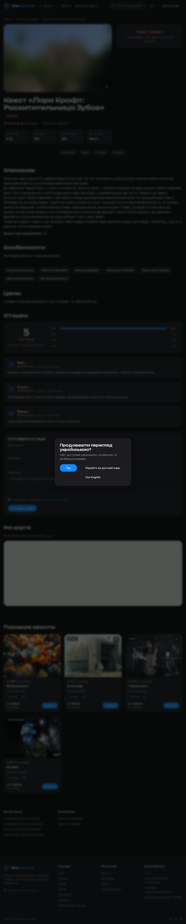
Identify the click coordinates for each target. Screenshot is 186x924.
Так (68, 467)
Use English (93, 477)
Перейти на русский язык (102, 467)
